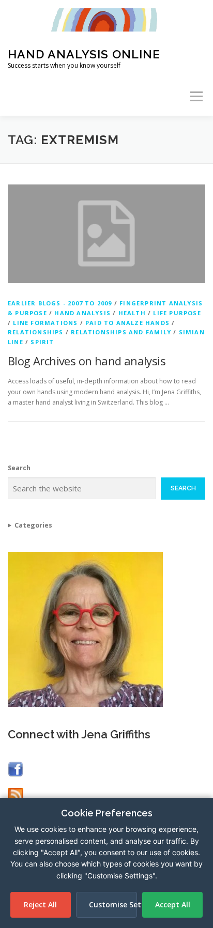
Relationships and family (121, 332)
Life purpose (177, 313)
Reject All (40, 904)
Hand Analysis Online (84, 54)
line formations (45, 323)
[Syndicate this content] (15, 795)
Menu (195, 96)
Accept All (172, 904)
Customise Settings (113, 904)
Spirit (42, 342)
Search (19, 467)
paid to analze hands (127, 323)
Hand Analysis (82, 313)
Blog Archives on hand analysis (86, 360)
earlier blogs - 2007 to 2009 (60, 303)
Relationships (36, 332)
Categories (33, 525)
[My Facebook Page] (15, 769)
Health (132, 313)
